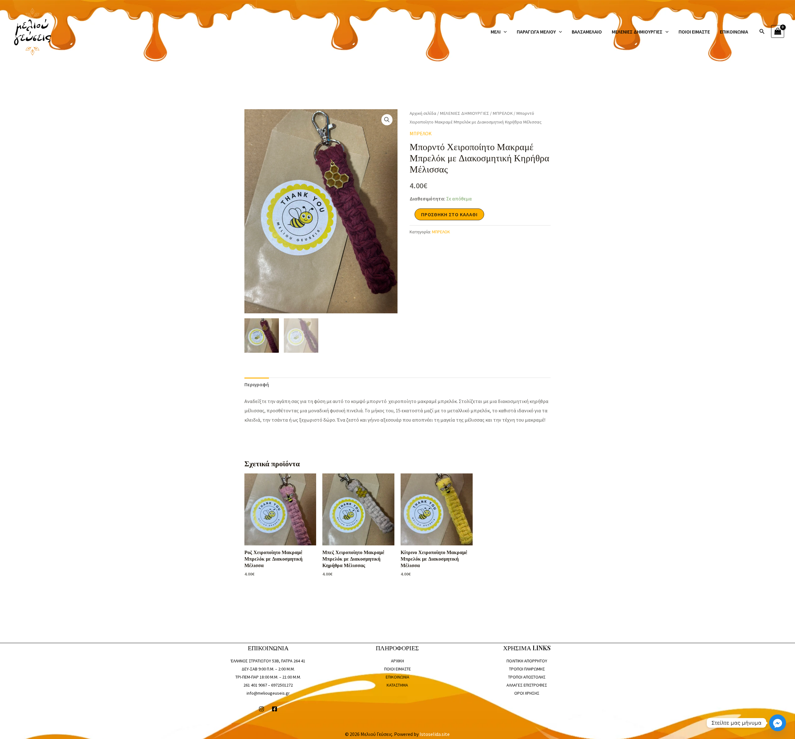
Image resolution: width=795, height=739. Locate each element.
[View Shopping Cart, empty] (777, 31)
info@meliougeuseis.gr (268, 693)
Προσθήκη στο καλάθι (449, 214)
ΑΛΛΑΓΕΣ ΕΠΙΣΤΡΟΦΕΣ (527, 685)
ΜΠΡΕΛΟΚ (503, 113)
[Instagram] (261, 709)
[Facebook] (274, 709)
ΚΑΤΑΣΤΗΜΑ (397, 685)
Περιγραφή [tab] (256, 384)
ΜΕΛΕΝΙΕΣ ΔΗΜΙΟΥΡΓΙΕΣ (637, 32)
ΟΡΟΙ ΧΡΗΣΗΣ (526, 693)
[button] (387, 119)
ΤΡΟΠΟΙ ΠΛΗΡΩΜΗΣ (527, 669)
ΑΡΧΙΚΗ (397, 661)
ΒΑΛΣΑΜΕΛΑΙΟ (587, 32)
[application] (504, 32)
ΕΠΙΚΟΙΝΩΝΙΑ (734, 32)
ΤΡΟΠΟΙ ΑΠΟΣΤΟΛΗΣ (527, 677)
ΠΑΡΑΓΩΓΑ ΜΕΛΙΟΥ (536, 32)
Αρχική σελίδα (423, 113)
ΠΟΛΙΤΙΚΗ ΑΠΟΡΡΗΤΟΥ (527, 661)
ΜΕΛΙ (496, 32)
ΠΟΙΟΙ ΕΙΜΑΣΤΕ (694, 32)
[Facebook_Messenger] (777, 722)
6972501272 (282, 685)
